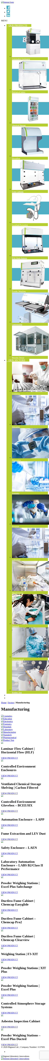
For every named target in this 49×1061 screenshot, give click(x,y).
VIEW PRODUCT (9, 758)
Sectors (11, 702)
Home (3, 702)
